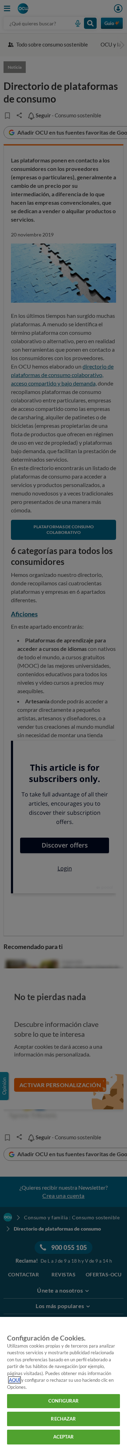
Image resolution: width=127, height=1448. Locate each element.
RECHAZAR (63, 1419)
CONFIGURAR (63, 1401)
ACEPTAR (63, 1437)
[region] (63, 1382)
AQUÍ (14, 1380)
